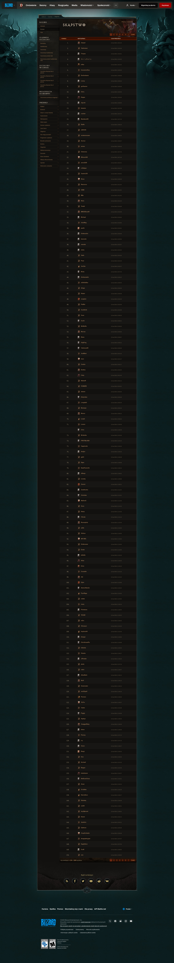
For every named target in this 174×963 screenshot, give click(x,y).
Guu (82, 757)
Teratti (83, 206)
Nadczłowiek (43, 116)
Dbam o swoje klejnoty (46, 112)
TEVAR (83, 615)
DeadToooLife (85, 468)
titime (82, 729)
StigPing (83, 342)
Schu (82, 430)
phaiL (82, 664)
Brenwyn (83, 408)
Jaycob (83, 102)
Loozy (83, 81)
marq (82, 604)
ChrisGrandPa (85, 642)
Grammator (84, 686)
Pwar (82, 261)
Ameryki (42, 26)
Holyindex (84, 397)
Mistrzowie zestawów (46, 166)
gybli (82, 457)
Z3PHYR (83, 130)
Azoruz (83, 141)
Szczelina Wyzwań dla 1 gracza (47, 72)
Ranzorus (84, 184)
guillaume (84, 86)
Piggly (83, 713)
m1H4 (82, 806)
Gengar (83, 637)
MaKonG (83, 500)
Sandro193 (84, 173)
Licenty (83, 479)
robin (82, 669)
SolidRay (84, 222)
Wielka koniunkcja (45, 150)
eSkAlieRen (84, 282)
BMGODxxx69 (85, 211)
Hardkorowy (43, 46)
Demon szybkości (45, 125)
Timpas (83, 53)
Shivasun (84, 626)
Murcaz (83, 331)
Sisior (83, 746)
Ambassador (85, 277)
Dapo (82, 462)
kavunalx (83, 239)
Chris (82, 92)
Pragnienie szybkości (46, 137)
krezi (82, 359)
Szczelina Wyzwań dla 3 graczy (47, 81)
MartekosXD (84, 119)
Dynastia (42, 153)
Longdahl (84, 402)
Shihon (83, 533)
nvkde (83, 599)
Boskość (42, 109)
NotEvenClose (85, 778)
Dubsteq (83, 800)
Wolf (82, 680)
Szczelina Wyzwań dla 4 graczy (47, 85)
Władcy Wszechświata (46, 159)
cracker (83, 113)
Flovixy (83, 735)
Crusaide (83, 571)
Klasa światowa (44, 156)
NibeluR (83, 380)
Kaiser (83, 817)
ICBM (82, 190)
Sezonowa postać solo (46, 56)
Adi (82, 577)
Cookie (83, 364)
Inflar (82, 64)
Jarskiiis (83, 822)
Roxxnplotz (84, 522)
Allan (82, 560)
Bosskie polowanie (45, 141)
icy (82, 740)
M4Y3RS (83, 539)
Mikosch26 (84, 157)
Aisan (82, 784)
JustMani (84, 353)
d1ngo (83, 288)
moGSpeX (84, 691)
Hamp (83, 511)
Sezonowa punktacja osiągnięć (48, 97)
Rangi (83, 751)
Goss (82, 506)
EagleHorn (84, 844)
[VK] (107, 881)
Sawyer (83, 43)
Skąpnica (43, 131)
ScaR (82, 849)
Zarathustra (84, 489)
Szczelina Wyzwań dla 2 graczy (47, 76)
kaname (83, 108)
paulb (82, 228)
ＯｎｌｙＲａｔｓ (86, 59)
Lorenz (83, 424)
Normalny (43, 43)
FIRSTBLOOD (85, 440)
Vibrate (83, 517)
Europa (42, 29)
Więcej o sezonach (127, 22)
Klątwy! (42, 106)
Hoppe (83, 97)
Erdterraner (84, 544)
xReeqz (83, 473)
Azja (41, 32)
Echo (82, 566)
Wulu (82, 201)
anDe (82, 528)
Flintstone (84, 609)
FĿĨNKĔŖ (84, 386)
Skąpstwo (43, 147)
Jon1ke (83, 266)
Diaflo (83, 124)
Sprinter (42, 163)
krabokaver (84, 773)
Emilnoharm (85, 75)
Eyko (82, 582)
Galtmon (83, 827)
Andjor (83, 451)
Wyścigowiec (44, 119)
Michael (83, 217)
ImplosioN (84, 631)
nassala (83, 244)
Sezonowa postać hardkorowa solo (48, 59)
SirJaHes (83, 789)
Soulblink (84, 310)
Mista (82, 271)
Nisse (82, 179)
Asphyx (83, 718)
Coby (82, 375)
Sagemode (84, 446)
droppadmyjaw (85, 838)
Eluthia (83, 370)
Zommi (83, 484)
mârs (82, 620)
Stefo (82, 255)
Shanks (83, 653)
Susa (82, 315)
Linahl (83, 419)
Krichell (83, 762)
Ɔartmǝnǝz (84, 48)
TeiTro (83, 702)
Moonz (83, 413)
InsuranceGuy (85, 70)
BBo (82, 195)
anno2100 (84, 162)
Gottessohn (84, 233)
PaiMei (83, 304)
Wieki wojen (43, 122)
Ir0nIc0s (83, 648)
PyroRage (84, 593)
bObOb (83, 555)
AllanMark (84, 675)
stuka (82, 250)
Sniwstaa (84, 495)
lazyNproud (84, 811)
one (82, 855)
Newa (82, 337)
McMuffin (84, 326)
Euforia (42, 144)
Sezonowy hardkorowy (46, 53)
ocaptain (83, 299)
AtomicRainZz (85, 588)
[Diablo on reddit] (99, 881)
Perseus (83, 697)
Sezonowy (43, 49)
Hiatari (83, 293)
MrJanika (84, 435)
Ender (83, 549)
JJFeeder (84, 658)
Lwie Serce (43, 128)
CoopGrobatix (85, 833)
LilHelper (84, 168)
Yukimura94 (84, 348)
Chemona (84, 152)
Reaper (83, 767)
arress (83, 146)
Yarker (83, 708)
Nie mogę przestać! (45, 134)
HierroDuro (84, 795)
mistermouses (85, 135)
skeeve (83, 391)
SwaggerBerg (85, 724)
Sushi (83, 321)
